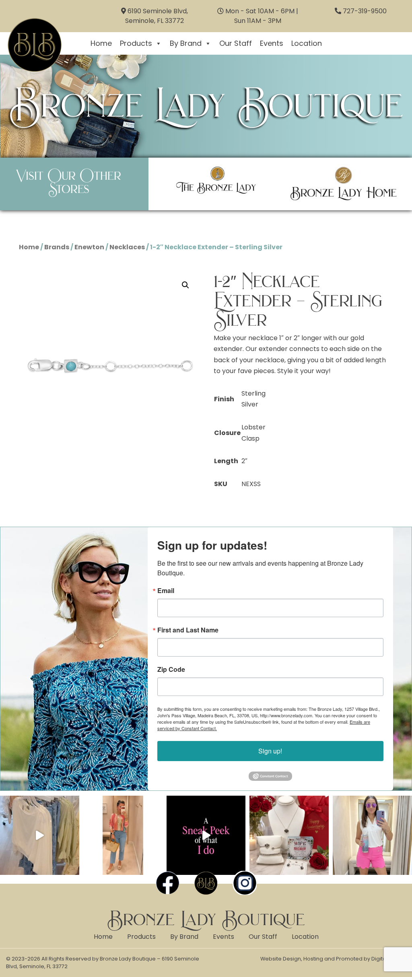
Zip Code (171, 669)
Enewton (89, 247)
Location (306, 43)
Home (101, 43)
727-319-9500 (365, 11)
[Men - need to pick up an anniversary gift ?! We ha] (289, 835)
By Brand (186, 43)
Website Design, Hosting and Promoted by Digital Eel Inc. (333, 958)
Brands (56, 247)
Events (271, 43)
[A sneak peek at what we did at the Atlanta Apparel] (206, 835)
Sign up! (270, 750)
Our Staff (235, 43)
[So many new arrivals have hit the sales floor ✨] (39, 835)
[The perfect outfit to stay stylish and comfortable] (372, 835)
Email (165, 590)
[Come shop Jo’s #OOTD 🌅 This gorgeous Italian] (123, 835)
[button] (185, 285)
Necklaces (127, 247)
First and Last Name (187, 630)
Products (136, 43)
